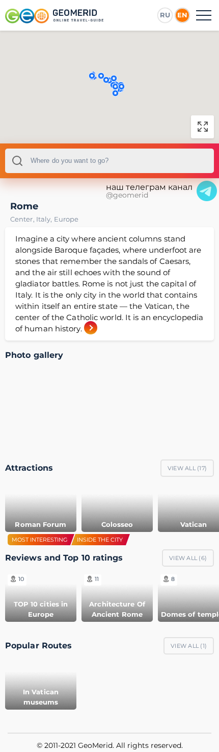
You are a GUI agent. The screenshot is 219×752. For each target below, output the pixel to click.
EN (182, 15)
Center (23, 219)
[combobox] (109, 161)
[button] (101, 76)
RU (165, 15)
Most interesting (40, 539)
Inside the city (100, 539)
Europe (66, 219)
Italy (45, 219)
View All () (187, 468)
